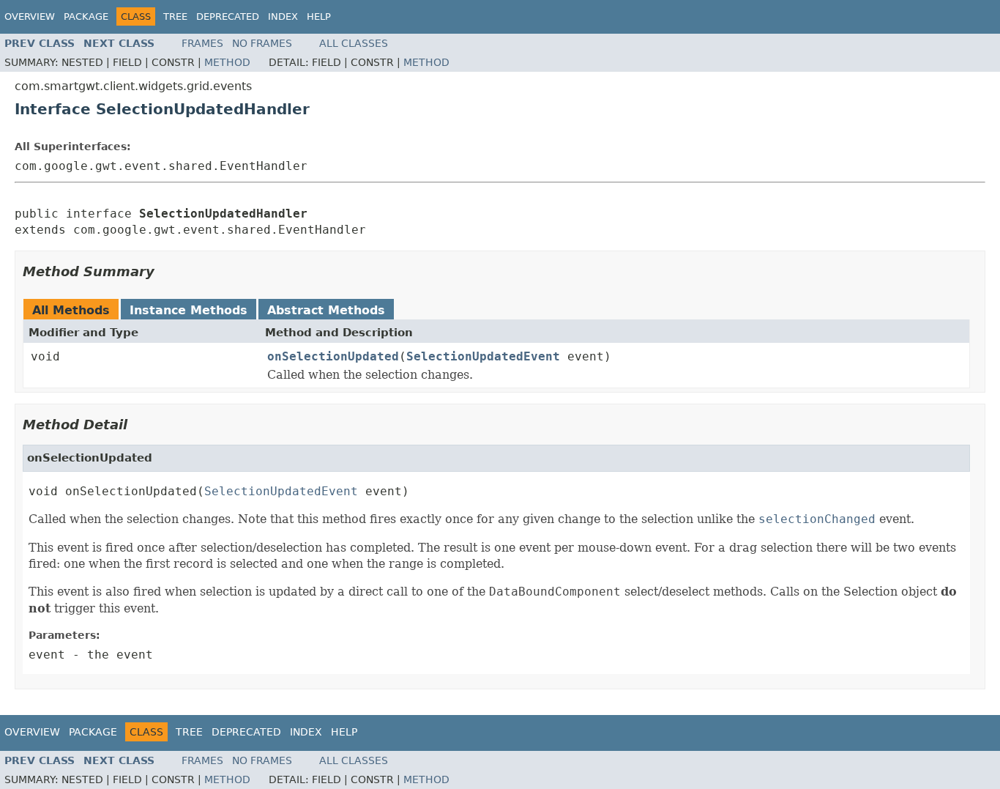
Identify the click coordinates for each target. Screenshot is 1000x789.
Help (319, 16)
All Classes (353, 43)
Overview (29, 16)
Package (86, 16)
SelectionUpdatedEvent (483, 356)
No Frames (262, 43)
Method (227, 62)
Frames (202, 43)
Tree (175, 16)
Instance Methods (188, 310)
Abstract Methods (326, 310)
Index (283, 16)
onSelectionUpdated (333, 356)
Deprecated (227, 16)
